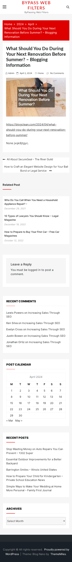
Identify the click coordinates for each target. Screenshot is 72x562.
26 (44, 409)
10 (28, 396)
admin (11, 73)
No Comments (57, 73)
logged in (34, 270)
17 (28, 403)
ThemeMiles (58, 554)
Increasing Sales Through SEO (41, 323)
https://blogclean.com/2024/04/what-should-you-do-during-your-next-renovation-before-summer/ (36, 130)
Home (41, 73)
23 (20, 409)
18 (37, 403)
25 (37, 409)
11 (37, 396)
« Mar (9, 420)
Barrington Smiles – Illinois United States (31, 469)
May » (18, 420)
